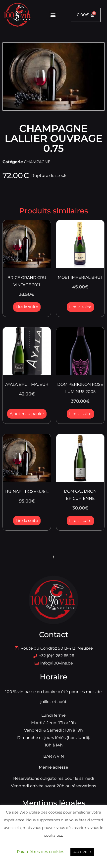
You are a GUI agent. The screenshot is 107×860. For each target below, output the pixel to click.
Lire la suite (27, 307)
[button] (53, 15)
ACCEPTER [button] (82, 852)
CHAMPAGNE (37, 161)
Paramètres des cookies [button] (40, 851)
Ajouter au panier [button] (27, 413)
